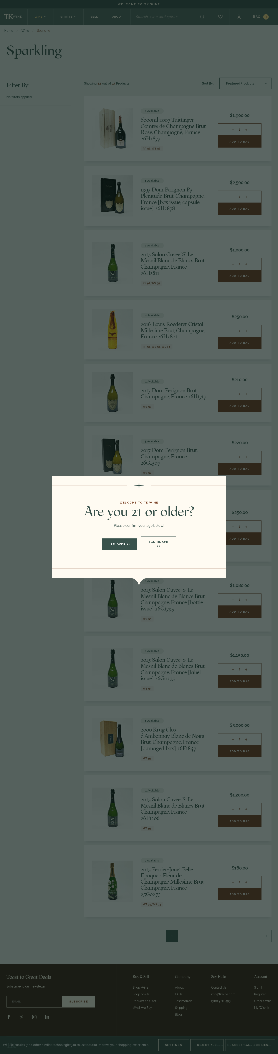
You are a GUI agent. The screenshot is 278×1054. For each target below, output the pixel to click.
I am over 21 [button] (119, 544)
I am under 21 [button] (158, 544)
